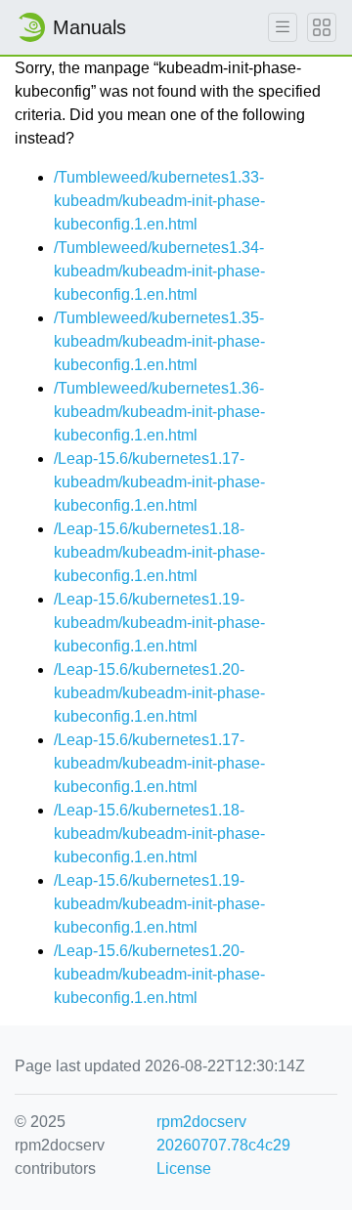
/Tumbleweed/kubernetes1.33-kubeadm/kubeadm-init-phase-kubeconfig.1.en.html (159, 200)
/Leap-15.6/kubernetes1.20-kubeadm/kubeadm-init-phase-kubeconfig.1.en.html (159, 693)
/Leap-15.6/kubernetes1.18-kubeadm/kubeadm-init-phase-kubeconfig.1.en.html (159, 552)
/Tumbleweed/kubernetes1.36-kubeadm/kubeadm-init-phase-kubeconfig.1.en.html (159, 411)
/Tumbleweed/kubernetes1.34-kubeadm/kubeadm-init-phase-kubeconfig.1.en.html (159, 271)
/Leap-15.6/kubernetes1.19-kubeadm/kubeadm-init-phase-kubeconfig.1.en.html (159, 622)
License (183, 1168)
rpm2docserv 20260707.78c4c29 (223, 1133)
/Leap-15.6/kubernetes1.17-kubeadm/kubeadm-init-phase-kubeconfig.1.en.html (159, 482)
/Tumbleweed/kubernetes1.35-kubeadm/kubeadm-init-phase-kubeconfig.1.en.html (159, 341)
